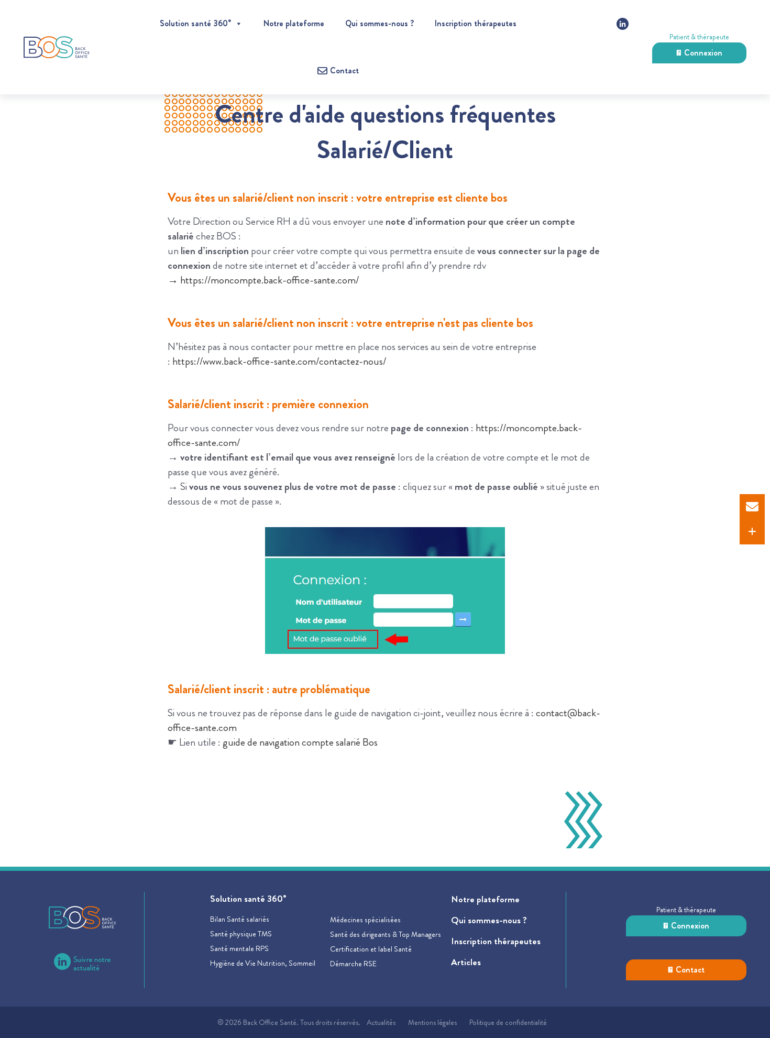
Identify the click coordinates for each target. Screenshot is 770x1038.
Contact (690, 970)
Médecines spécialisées (365, 919)
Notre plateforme (293, 23)
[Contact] (752, 506)
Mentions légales (432, 1022)
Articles (466, 962)
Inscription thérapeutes (475, 23)
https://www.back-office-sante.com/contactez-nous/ (279, 361)
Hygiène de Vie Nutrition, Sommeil (262, 963)
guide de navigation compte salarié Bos (300, 742)
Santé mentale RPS (239, 948)
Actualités (381, 1022)
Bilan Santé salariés (239, 919)
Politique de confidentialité (508, 1022)
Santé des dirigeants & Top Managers (385, 934)
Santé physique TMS (241, 933)
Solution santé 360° (195, 23)
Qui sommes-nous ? (379, 23)
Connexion (703, 53)
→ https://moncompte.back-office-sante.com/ (263, 280)
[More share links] (752, 531)
